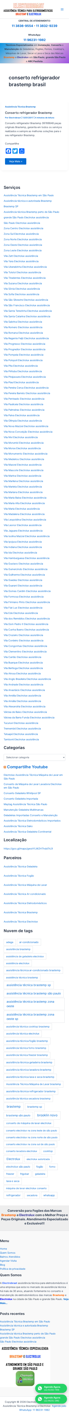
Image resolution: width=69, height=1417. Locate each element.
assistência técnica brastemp (22, 977)
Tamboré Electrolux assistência (21, 739)
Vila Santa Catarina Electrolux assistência (27, 316)
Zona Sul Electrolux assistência (21, 233)
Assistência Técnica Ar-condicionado (25, 894)
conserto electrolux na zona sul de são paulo (30, 1144)
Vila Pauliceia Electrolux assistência (23, 404)
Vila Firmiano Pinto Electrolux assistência (27, 602)
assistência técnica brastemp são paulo (34, 993)
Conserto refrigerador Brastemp (28, 113)
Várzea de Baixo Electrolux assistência (25, 712)
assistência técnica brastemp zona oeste (30, 1004)
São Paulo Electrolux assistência (22, 223)
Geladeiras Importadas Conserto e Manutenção (31, 815)
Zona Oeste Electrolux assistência (23, 244)
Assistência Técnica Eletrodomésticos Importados (32, 820)
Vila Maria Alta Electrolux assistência (24, 503)
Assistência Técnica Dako (18, 826)
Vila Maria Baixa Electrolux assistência (25, 497)
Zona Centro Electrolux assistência (23, 228)
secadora (32, 1195)
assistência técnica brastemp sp (29, 985)
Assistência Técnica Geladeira (20, 866)
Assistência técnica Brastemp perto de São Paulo (31, 211)
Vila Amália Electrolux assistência (22, 701)
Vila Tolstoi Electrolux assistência (22, 272)
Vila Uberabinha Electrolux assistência (25, 266)
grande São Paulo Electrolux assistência (26, 217)
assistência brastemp (18, 949)
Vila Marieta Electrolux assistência (23, 486)
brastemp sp (34, 1106)
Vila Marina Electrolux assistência (22, 475)
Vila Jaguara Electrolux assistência (23, 530)
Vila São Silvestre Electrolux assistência (26, 299)
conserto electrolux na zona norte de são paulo (31, 1137)
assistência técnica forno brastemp (26, 1048)
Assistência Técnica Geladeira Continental (27, 831)
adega (9, 942)
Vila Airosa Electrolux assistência (22, 673)
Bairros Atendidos (10, 1256)
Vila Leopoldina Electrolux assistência (25, 519)
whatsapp (49, 1195)
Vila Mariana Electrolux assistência (23, 492)
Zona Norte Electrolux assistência (23, 239)
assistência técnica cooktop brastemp (28, 1026)
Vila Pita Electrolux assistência (21, 365)
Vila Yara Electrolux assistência (21, 261)
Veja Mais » (16, 162)
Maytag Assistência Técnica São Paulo (25, 804)
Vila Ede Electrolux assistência (21, 613)
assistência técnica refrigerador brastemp (31, 1091)
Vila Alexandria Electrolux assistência (24, 706)
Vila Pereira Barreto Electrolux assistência (27, 393)
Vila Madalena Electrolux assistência (24, 514)
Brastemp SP (11, 206)
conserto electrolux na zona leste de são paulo (31, 1130)
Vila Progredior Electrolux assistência (24, 349)
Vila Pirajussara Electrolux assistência (25, 376)
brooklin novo (47, 1115)
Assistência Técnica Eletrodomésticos (25, 903)
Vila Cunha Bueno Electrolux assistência (26, 629)
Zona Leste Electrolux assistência (23, 250)
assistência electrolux (17, 963)
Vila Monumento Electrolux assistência (25, 453)
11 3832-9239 (46, 26)
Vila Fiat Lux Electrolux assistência (23, 607)
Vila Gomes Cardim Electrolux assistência (27, 591)
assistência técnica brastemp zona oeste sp (30, 1017)
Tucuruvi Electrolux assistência (21, 723)
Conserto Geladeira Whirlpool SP (22, 793)
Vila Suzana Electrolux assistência (23, 283)
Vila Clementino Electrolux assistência (25, 651)
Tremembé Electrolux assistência (22, 728)
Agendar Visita (8, 1260)
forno (52, 1166)
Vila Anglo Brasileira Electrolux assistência (27, 679)
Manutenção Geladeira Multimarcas (24, 809)
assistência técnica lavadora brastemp (28, 1069)
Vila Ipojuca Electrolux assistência (23, 541)
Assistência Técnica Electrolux (21, 921)
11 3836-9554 (22, 26)
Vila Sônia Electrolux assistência (22, 288)
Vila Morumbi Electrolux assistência (24, 442)
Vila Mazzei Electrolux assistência (23, 464)
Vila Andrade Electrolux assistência (23, 684)
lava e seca (12, 1181)
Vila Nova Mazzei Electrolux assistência (26, 426)
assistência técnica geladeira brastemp (29, 1062)
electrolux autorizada (38, 1159)
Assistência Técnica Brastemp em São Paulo (29, 195)
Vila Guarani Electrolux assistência (23, 585)
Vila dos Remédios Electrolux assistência (27, 618)
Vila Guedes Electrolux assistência (23, 580)
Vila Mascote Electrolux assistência (23, 470)
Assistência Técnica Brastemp (20, 106)
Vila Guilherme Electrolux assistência (24, 574)
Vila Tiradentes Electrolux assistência (25, 277)
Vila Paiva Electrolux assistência (22, 415)
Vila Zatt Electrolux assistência (21, 255)
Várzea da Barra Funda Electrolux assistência (29, 717)
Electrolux (13, 1159)
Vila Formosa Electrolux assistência (24, 596)
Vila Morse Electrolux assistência (22, 448)
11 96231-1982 (34, 40)
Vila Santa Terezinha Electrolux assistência (28, 310)
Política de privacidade (12, 1268)
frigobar (24, 1173)
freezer (10, 1173)
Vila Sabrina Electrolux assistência (23, 321)
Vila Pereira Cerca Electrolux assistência (26, 387)
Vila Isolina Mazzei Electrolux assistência (27, 536)
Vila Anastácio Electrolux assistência (24, 690)
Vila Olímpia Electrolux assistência (23, 420)
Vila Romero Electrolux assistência (23, 327)
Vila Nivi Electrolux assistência (21, 437)
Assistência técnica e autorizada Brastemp (28, 200)
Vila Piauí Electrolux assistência (21, 382)
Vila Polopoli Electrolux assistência (23, 360)
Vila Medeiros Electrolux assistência (24, 459)
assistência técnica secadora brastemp (28, 1098)
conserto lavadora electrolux (21, 1151)
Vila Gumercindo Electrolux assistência (25, 569)
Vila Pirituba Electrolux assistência (23, 371)
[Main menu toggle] (62, 9)
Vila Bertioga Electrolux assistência (23, 668)
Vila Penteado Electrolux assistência (24, 398)
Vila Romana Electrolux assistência (23, 332)
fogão (39, 1166)
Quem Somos (7, 1252)
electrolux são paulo (18, 1166)
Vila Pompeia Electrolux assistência (23, 354)
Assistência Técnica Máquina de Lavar (25, 884)
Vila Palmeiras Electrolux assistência (24, 409)
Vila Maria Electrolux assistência (22, 508)
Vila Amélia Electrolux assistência (22, 695)
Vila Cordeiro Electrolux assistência (23, 640)
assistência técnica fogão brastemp (27, 1040)
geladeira (40, 1173)
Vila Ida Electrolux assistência (20, 552)
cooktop (48, 1151)
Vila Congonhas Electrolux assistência (25, 646)
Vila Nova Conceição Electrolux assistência (28, 431)
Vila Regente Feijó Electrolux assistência (26, 338)
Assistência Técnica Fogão (19, 875)
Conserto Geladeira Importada (21, 798)
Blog (2, 1264)
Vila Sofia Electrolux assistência (21, 294)
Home (3, 1248)
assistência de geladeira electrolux (25, 956)
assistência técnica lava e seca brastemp (30, 1076)
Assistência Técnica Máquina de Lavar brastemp (33, 1084)
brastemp (14, 1106)
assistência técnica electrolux (22, 1033)
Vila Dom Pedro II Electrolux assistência (26, 624)
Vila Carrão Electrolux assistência (22, 657)
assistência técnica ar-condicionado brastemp (33, 970)
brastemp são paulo (18, 1115)
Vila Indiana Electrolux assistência (23, 547)
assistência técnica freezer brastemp (27, 1055)
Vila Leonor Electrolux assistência (23, 525)
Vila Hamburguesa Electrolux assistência (26, 558)
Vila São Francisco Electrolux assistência (27, 305)
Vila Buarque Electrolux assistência (23, 662)
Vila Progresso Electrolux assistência (24, 343)
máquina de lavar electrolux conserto (26, 1188)
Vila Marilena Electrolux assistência (23, 481)
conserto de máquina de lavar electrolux (28, 1123)
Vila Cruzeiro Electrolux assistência (23, 635)
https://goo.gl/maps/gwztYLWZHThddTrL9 (28, 848)
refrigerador (13, 1195)
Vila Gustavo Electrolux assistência (23, 563)
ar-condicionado (29, 942)
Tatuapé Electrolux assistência (21, 734)
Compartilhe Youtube (27, 766)
